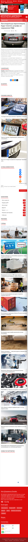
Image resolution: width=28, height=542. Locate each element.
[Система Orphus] (15, 528)
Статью (10, 1)
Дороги (4, 207)
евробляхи (20, 75)
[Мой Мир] (15, 80)
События (4, 215)
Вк (2, 502)
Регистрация (10, 2)
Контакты (22, 540)
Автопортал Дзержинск (11, 16)
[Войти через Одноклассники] (20, 181)
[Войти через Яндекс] (20, 177)
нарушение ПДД (9, 76)
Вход (3, 2)
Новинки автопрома (7, 212)
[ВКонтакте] (11, 80)
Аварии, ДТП (5, 202)
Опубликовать (23, 190)
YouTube (6, 502)
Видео (21, 1)
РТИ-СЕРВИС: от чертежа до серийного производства (13, 389)
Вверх (6, 540)
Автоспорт (4, 205)
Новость (4, 1)
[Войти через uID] (20, 170)
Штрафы (3, 76)
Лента (8, 502)
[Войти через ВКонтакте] (20, 172)
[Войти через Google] (20, 179)
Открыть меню (27, 17)
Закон (3, 210)
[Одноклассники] (13, 80)
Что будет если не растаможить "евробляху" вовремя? (14, 116)
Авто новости (5, 200)
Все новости (16, 540)
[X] (17, 80)
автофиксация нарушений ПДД (10, 75)
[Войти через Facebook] (20, 174)
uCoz (25, 539)
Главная (10, 540)
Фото (16, 1)
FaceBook (4, 501)
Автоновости (4, 508)
